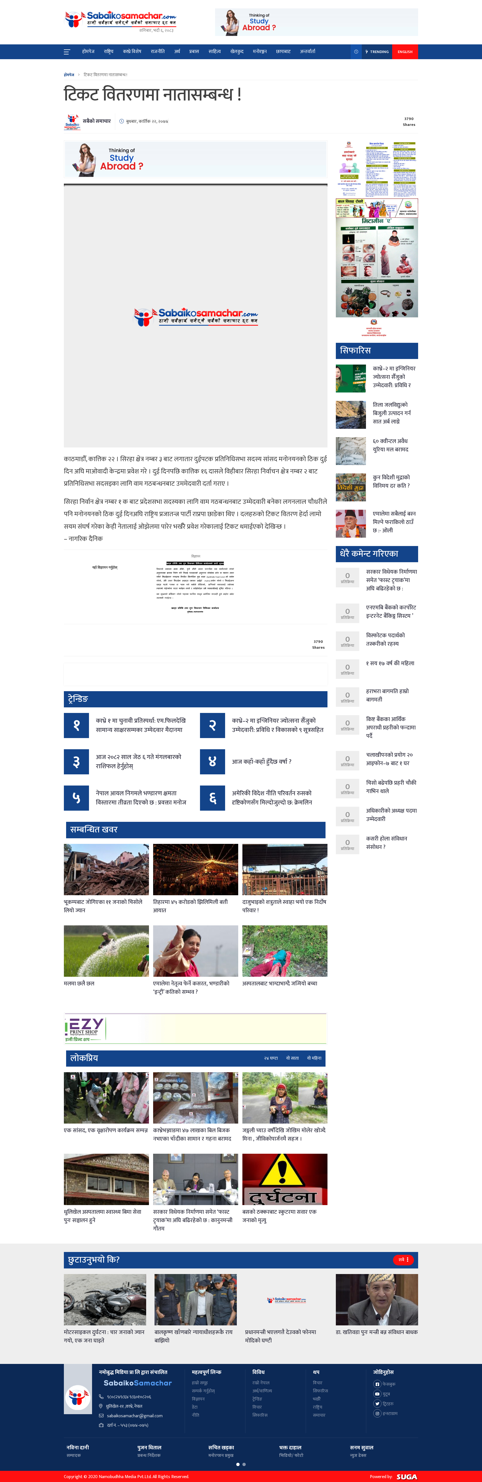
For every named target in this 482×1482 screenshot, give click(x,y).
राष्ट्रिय (109, 52)
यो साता (292, 1058)
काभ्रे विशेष (132, 52)
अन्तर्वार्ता (307, 52)
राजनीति (158, 52)
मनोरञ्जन (260, 52)
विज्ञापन (198, 1399)
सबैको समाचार (97, 121)
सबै (402, 1260)
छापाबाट (283, 52)
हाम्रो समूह (200, 1383)
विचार (257, 1407)
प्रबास (194, 52)
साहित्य (215, 52)
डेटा (194, 1407)
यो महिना (314, 1058)
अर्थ (177, 52)
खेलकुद (237, 52)
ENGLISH (405, 52)
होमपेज (88, 52)
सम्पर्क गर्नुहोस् (203, 1391)
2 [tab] (244, 1464)
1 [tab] (238, 1464)
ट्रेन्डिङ (257, 1399)
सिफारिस (259, 1415)
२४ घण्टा (271, 1058)
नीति (195, 1415)
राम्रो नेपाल (260, 1383)
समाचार (319, 1415)
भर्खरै (317, 1399)
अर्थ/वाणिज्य (262, 1391)
